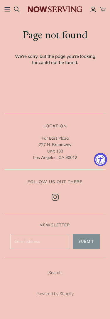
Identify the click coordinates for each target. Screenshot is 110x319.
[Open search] (17, 9)
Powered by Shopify (55, 293)
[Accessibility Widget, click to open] (100, 159)
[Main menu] (7, 9)
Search (55, 272)
